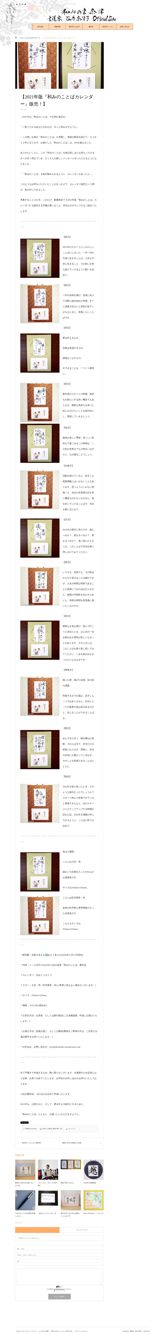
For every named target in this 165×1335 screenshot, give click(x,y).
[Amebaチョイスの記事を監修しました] (25, 1200)
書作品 (91, 26)
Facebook (19, 4)
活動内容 (57, 26)
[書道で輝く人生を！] (71, 1170)
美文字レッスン (107, 26)
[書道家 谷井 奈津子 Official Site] (82, 15)
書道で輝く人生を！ (68, 1183)
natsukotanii (33, 1128)
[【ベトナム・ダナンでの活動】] (48, 1170)
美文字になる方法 (74, 28)
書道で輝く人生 (35, 38)
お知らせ (22, 38)
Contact (25, 4)
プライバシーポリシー (81, 1331)
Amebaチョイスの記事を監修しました (25, 1214)
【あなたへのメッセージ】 (47, 1213)
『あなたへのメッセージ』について (26, 1331)
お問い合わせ (124, 26)
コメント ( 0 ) (37, 1230)
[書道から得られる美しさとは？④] (25, 1170)
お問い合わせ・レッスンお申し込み (61, 1331)
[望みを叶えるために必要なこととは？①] (71, 1200)
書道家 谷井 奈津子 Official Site (140, 1331)
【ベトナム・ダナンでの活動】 (47, 1184)
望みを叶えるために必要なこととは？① (70, 1214)
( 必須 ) (21, 1249)
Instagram (22, 4)
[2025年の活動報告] (94, 1170)
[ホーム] (16, 37)
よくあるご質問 (43, 1331)
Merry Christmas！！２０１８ (94, 1213)
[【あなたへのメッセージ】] (48, 1200)
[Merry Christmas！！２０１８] (94, 1200)
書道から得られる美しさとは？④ (24, 1184)
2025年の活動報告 (90, 1183)
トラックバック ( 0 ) (81, 1230)
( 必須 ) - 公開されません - (27, 1255)
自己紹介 (40, 26)
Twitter (16, 4)
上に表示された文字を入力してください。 (59, 1289)
